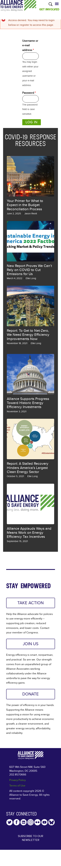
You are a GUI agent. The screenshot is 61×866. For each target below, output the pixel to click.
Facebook (16, 822)
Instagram (30, 822)
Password (29, 92)
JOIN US (30, 644)
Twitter (9, 822)
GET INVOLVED (49, 9)
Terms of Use (17, 785)
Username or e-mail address (30, 45)
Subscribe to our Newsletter (30, 838)
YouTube (44, 822)
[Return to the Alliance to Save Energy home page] (18, 9)
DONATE (30, 694)
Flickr (37, 822)
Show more (30, 555)
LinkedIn (23, 822)
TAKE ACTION (30, 603)
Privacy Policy (17, 780)
